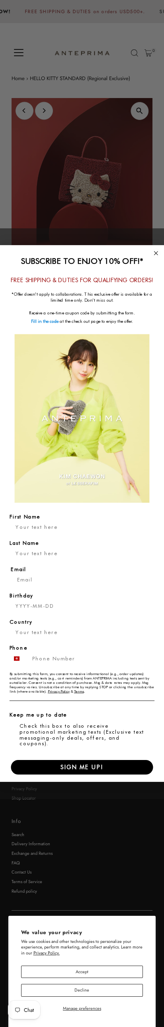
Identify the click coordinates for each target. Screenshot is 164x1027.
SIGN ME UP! (82, 767)
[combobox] (19, 659)
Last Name (24, 543)
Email (18, 569)
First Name (25, 517)
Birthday (21, 596)
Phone (18, 648)
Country (21, 622)
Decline (81, 990)
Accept (82, 971)
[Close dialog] (156, 253)
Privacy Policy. (46, 953)
